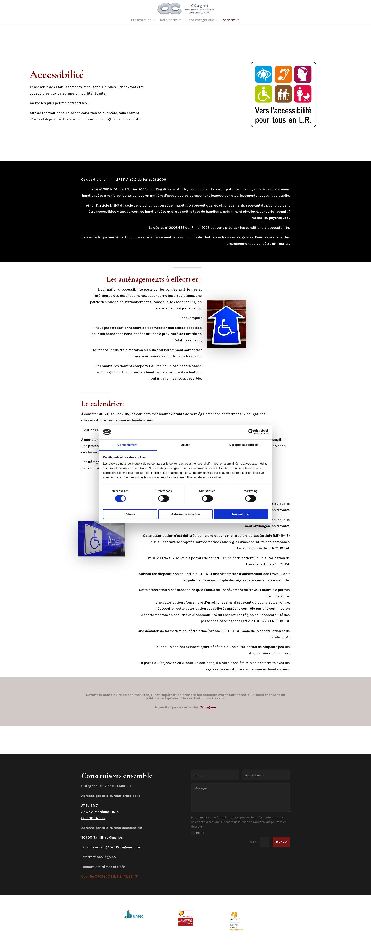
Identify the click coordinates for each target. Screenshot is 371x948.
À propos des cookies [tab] (243, 444)
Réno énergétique (200, 20)
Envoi (283, 842)
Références (169, 20)
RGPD (200, 833)
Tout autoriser (241, 514)
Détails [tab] (185, 444)
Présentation (141, 20)
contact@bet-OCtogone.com (116, 847)
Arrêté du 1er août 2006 (146, 179)
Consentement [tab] (127, 444)
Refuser (130, 514)
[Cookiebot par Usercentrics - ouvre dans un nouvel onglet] (251, 432)
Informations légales (98, 857)
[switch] (163, 498)
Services (229, 20)
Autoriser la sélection (185, 514)
